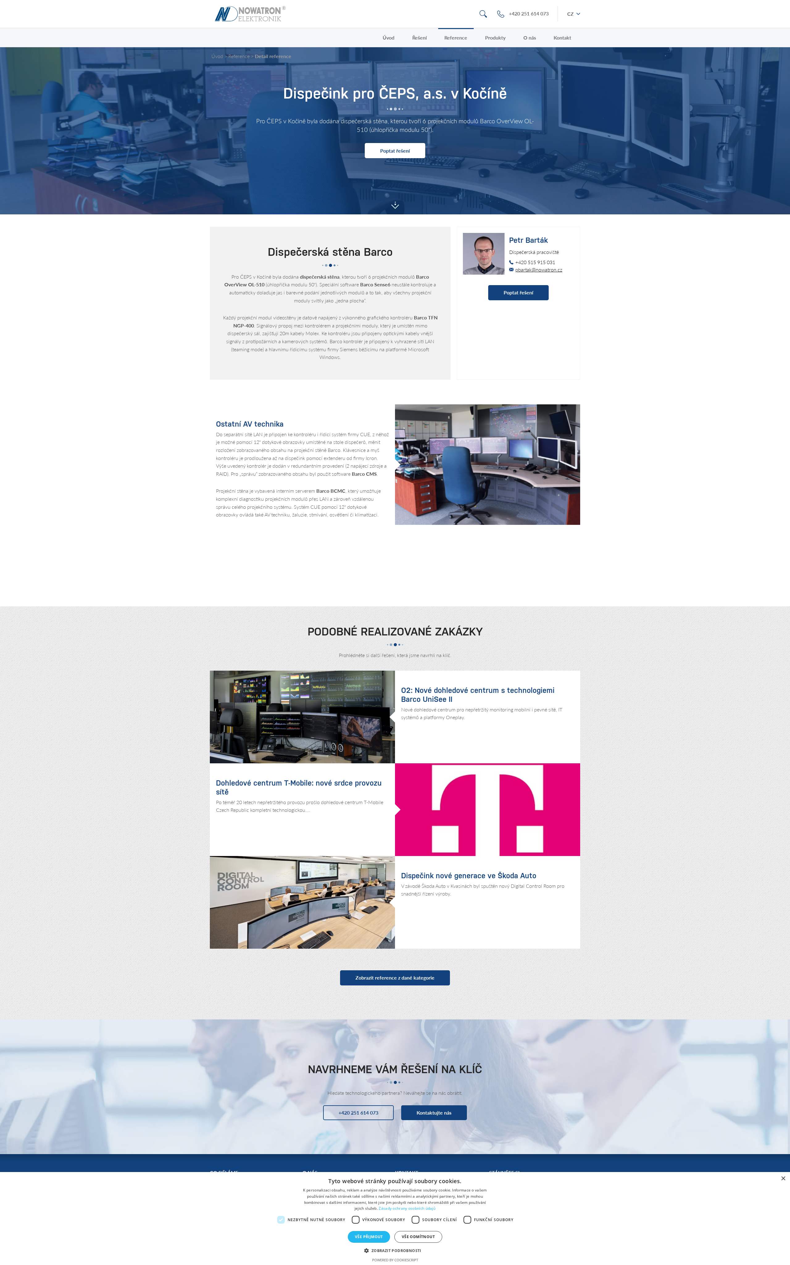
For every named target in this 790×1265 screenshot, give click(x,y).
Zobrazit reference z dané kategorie (395, 977)
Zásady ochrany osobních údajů (407, 1208)
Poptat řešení (395, 150)
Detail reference (273, 56)
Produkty (495, 37)
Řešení (419, 37)
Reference (455, 37)
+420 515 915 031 (535, 262)
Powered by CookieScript (395, 1260)
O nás (529, 37)
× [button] (783, 1178)
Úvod (388, 37)
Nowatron (250, 14)
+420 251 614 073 (529, 14)
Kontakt (562, 37)
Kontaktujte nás (434, 1112)
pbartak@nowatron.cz (538, 269)
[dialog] (395, 1218)
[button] (395, 1250)
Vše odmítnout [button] (418, 1236)
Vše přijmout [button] (369, 1236)
